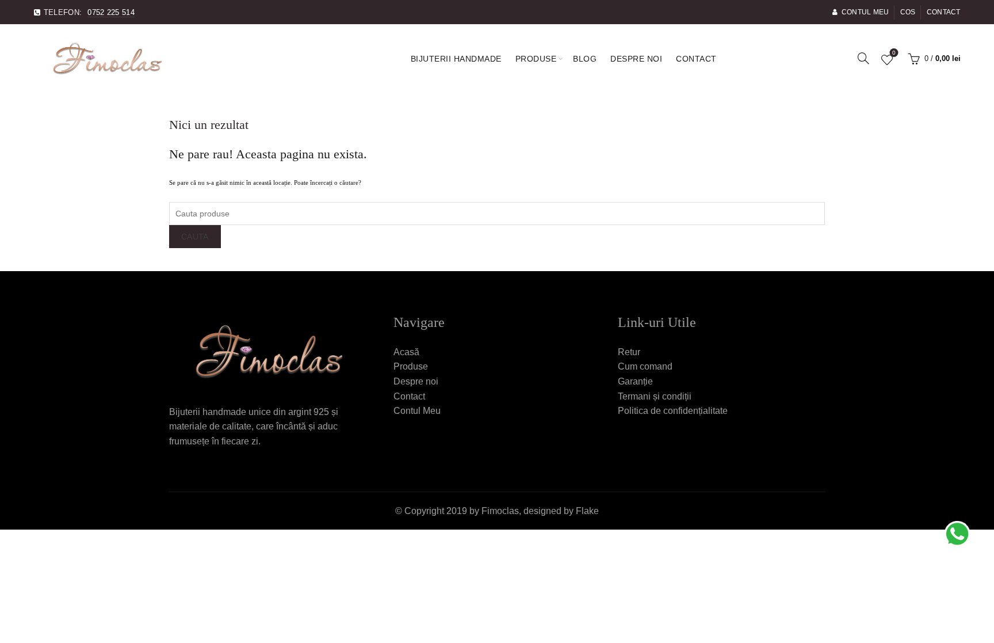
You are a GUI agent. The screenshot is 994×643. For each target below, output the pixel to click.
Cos (908, 12)
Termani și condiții (654, 396)
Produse (536, 58)
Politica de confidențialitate (673, 411)
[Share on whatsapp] (956, 533)
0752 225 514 (111, 12)
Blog (585, 58)
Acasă (406, 352)
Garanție (635, 381)
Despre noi (636, 58)
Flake (587, 511)
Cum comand (645, 366)
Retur (629, 352)
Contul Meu (865, 12)
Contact (944, 12)
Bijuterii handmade (456, 58)
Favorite (894, 53)
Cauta (195, 236)
